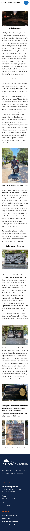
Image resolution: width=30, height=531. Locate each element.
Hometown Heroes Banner (10, 525)
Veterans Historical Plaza (10, 515)
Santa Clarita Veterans (10, 3)
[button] (26, 3)
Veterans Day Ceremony (10, 522)
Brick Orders (6, 518)
